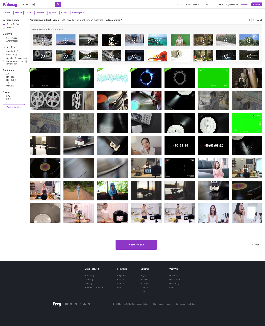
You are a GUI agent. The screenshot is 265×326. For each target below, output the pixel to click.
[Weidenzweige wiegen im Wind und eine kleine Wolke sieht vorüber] (249, 40)
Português (145, 283)
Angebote (121, 275)
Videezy (88, 283)
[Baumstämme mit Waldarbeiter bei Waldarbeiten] (203, 40)
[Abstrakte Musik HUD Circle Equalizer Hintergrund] (179, 78)
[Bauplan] (134, 40)
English (144, 275)
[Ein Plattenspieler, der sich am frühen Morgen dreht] (179, 190)
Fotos (188, 4)
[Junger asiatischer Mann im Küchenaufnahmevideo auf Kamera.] (45, 190)
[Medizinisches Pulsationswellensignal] (78, 78)
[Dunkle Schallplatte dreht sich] (179, 100)
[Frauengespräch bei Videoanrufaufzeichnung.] (146, 145)
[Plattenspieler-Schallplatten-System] (112, 100)
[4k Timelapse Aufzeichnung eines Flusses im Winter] (226, 55)
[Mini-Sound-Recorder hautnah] (146, 123)
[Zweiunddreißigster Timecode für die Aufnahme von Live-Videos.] (213, 145)
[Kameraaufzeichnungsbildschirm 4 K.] (247, 123)
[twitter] (71, 304)
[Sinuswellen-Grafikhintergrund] (112, 78)
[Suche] (58, 4)
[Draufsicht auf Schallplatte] (213, 123)
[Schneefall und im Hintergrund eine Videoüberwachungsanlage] (226, 40)
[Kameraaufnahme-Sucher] (213, 78)
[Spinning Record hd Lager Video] (112, 145)
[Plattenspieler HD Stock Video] (78, 145)
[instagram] (80, 304)
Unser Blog (174, 283)
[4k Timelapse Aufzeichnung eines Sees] (88, 55)
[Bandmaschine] (42, 40)
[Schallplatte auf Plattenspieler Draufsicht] (247, 145)
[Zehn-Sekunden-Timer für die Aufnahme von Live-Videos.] (179, 145)
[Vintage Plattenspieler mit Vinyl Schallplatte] (88, 40)
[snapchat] (84, 304)
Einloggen (245, 4)
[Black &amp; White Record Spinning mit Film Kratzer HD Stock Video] (45, 213)
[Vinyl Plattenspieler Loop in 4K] (45, 168)
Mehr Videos (198, 4)
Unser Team (174, 279)
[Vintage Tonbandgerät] (45, 100)
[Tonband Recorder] (111, 55)
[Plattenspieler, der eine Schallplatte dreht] (45, 145)
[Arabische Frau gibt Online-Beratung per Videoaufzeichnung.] (112, 190)
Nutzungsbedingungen (163, 304)
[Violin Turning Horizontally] (157, 55)
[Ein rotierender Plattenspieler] (146, 100)
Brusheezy (89, 275)
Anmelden (257, 4)
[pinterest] (76, 304)
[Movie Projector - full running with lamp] (111, 40)
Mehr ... (144, 291)
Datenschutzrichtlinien (185, 304)
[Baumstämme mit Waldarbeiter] (203, 55)
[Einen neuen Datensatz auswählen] (213, 100)
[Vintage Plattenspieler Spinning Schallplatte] (179, 123)
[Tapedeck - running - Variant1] (42, 55)
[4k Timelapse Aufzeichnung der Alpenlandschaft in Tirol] (65, 40)
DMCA (120, 287)
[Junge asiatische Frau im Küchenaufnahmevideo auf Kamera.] (146, 168)
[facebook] (66, 304)
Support (120, 283)
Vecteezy (89, 279)
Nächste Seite (136, 244)
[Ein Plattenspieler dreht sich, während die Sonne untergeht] (146, 190)
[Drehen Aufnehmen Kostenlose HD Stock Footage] (78, 168)
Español (144, 279)
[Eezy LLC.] (57, 303)
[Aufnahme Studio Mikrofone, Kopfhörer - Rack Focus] (247, 78)
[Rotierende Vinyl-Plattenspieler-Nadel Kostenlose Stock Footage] (213, 190)
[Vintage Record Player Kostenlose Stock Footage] (112, 168)
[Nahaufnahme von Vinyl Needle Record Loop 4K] (247, 190)
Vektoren (180, 4)
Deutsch (144, 287)
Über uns (173, 275)
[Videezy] (10, 4)
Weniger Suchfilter (14, 107)
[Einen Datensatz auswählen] (247, 100)
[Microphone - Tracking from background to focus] (180, 55)
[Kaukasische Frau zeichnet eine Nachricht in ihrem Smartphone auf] (78, 190)
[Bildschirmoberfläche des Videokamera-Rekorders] (45, 78)
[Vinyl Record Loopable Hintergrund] (112, 123)
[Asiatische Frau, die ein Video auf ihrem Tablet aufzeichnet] (213, 168)
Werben (120, 279)
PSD (207, 4)
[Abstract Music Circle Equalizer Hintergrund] (146, 78)
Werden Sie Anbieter (94, 287)
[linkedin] (89, 304)
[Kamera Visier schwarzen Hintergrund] (179, 168)
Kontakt (172, 287)
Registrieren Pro (232, 4)
